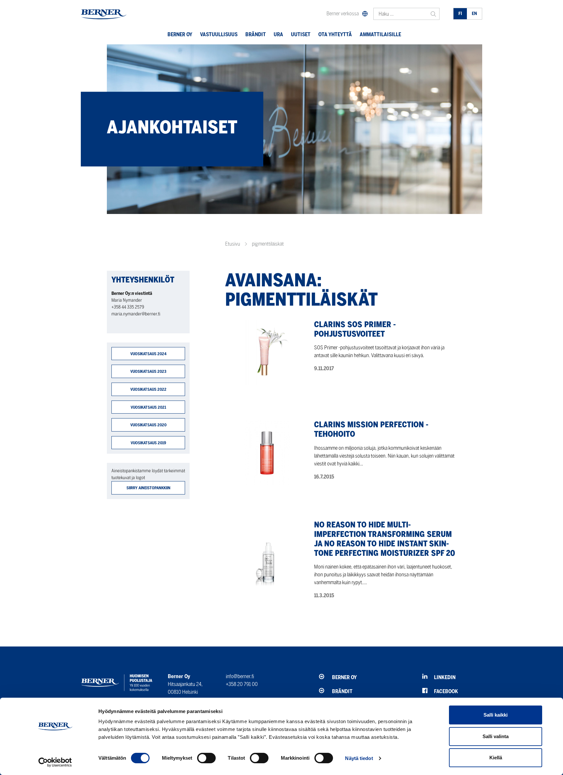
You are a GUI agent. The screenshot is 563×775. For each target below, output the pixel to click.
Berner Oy (179, 34)
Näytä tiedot (359, 758)
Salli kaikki (496, 715)
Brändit (255, 34)
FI (460, 13)
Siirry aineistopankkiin (148, 487)
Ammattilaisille (380, 34)
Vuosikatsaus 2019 (148, 442)
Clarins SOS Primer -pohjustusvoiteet (355, 329)
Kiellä (495, 757)
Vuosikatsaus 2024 (148, 353)
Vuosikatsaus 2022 (148, 389)
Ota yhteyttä (335, 34)
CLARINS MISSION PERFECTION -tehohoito (371, 429)
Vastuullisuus (219, 34)
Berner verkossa (342, 13)
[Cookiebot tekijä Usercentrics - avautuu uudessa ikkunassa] (55, 762)
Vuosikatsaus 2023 (148, 371)
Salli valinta (496, 736)
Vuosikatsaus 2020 (148, 424)
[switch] (206, 758)
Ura (278, 34)
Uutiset (300, 34)
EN (474, 13)
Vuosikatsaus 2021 (148, 407)
